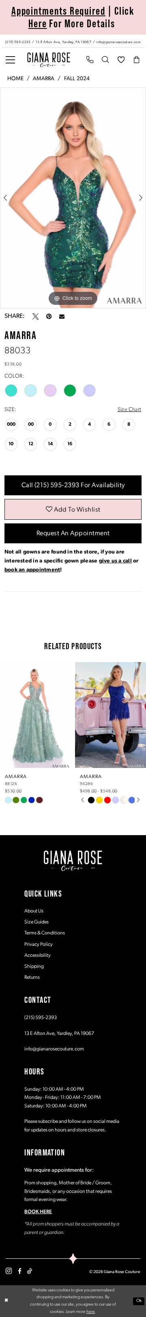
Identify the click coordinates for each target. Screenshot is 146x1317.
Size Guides (36, 922)
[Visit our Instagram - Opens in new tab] (9, 1271)
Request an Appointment (73, 533)
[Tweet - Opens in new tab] (35, 316)
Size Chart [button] (129, 409)
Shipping (34, 966)
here (90, 1312)
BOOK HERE (38, 1212)
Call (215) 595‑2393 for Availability (73, 485)
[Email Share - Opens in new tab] (61, 316)
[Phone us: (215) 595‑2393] (90, 59)
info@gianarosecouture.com (54, 1049)
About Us (33, 911)
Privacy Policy (38, 944)
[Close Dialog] (6, 1301)
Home (15, 78)
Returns (32, 977)
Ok (139, 1301)
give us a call (115, 561)
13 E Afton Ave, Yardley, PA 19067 (59, 1033)
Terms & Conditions (44, 933)
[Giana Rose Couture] (48, 60)
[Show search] (105, 59)
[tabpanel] (73, 198)
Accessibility (37, 955)
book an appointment (32, 570)
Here (37, 23)
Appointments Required (58, 10)
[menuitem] (73, 41)
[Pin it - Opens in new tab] (49, 316)
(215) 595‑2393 (40, 1017)
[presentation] (35, 715)
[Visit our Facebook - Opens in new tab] (19, 1271)
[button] (10, 59)
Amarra (43, 78)
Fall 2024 (77, 78)
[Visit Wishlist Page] (121, 59)
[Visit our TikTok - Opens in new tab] (29, 1271)
